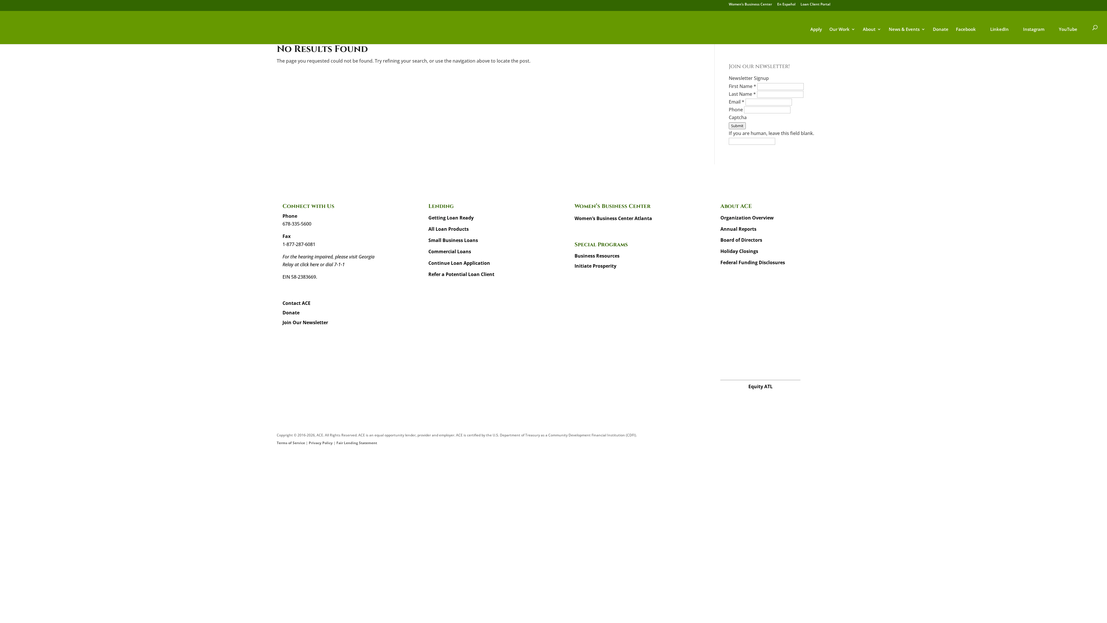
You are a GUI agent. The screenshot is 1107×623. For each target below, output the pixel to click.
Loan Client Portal (815, 5)
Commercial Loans (449, 251)
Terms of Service (291, 442)
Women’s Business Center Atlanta (613, 218)
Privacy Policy (321, 442)
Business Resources (597, 256)
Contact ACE (296, 303)
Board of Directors (741, 240)
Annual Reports (738, 229)
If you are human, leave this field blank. (771, 133)
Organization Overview (747, 218)
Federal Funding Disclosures (752, 262)
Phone (736, 109)
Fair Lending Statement (356, 442)
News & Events (904, 29)
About (869, 29)
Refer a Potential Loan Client (461, 274)
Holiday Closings (739, 251)
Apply (816, 29)
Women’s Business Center (750, 5)
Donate (940, 29)
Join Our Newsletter (305, 322)
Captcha (738, 117)
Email (736, 102)
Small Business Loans (453, 240)
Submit (737, 125)
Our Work (839, 29)
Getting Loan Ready (451, 218)
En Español (786, 5)
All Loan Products (448, 229)
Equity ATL (760, 386)
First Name (742, 86)
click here (309, 264)
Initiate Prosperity (595, 266)
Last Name (742, 94)
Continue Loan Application (459, 263)
